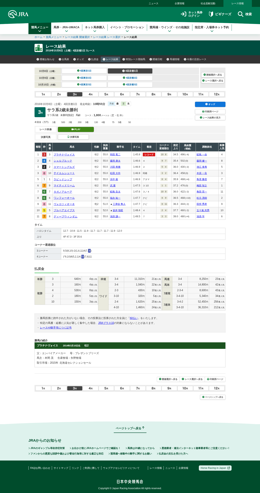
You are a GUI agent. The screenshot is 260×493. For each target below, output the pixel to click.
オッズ (80, 59)
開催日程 (157, 59)
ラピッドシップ (63, 179)
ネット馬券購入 (95, 27)
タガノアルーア (63, 191)
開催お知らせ (47, 59)
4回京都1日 (131, 70)
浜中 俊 (114, 179)
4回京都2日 (131, 78)
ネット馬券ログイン (195, 14)
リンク (75, 468)
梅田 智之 (202, 185)
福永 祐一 (115, 198)
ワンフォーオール (64, 197)
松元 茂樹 (202, 198)
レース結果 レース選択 (106, 37)
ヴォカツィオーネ (64, 204)
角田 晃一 (202, 191)
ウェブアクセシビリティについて (121, 468)
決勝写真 (74, 137)
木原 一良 (202, 173)
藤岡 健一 (202, 160)
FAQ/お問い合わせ (40, 468)
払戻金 (95, 59)
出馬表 (65, 59)
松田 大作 (115, 173)
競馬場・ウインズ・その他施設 (170, 27)
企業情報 (179, 3)
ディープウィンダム (65, 216)
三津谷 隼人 (119, 204)
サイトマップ (61, 468)
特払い (134, 318)
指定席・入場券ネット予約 (212, 27)
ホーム (38, 37)
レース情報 (238, 3)
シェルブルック (63, 160)
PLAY (77, 129)
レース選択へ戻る (214, 80)
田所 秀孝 (202, 204)
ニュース (153, 3)
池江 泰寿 (202, 166)
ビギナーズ (223, 14)
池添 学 (201, 216)
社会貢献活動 (208, 3)
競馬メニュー (39, 27)
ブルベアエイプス (64, 210)
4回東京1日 (85, 70)
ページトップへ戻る (214, 397)
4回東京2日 (85, 78)
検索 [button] (248, 14)
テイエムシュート (64, 173)
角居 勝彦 (202, 179)
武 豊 (113, 185)
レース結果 (112, 59)
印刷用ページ (211, 111)
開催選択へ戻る (214, 75)
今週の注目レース (196, 59)
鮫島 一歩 (202, 154)
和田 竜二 (115, 154)
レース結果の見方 (212, 117)
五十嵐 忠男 (203, 210)
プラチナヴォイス (64, 154)
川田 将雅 (115, 166)
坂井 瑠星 (118, 210)
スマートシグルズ (64, 167)
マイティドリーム (64, 185)
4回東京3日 (85, 84)
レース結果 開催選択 (77, 37)
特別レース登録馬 (135, 59)
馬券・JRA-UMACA (66, 27)
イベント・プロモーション (127, 27)
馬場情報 (175, 59)
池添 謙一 (115, 216)
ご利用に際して (91, 468)
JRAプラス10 (106, 322)
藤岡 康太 (115, 160)
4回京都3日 (131, 84)
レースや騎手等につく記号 (56, 327)
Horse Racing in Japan (213, 468)
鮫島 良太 (115, 191)
